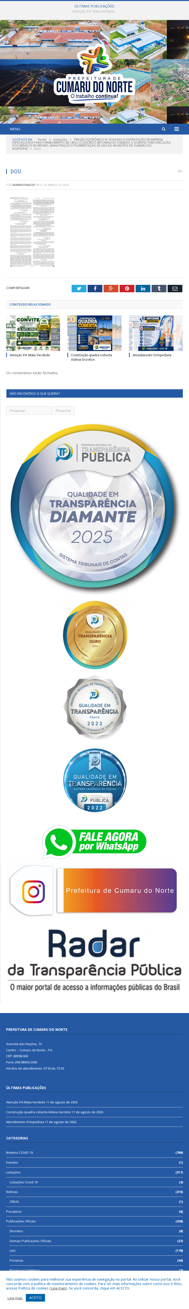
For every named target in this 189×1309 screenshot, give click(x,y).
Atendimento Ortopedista (151, 355)
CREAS (14, 1201)
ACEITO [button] (35, 1297)
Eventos (12, 1162)
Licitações (13, 1172)
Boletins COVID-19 (19, 1152)
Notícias (12, 1192)
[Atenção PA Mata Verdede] (33, 333)
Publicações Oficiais (21, 1221)
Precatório (14, 1211)
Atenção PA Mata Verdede (30, 355)
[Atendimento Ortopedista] (156, 333)
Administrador (24, 185)
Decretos (16, 1231)
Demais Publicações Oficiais (30, 1241)
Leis (13, 1250)
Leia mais (58, 1288)
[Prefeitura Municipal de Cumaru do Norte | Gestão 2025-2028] (94, 72)
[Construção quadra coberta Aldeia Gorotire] (94, 333)
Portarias (16, 1260)
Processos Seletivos (25, 1270)
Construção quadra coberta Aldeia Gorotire (93, 11)
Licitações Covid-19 (24, 1182)
